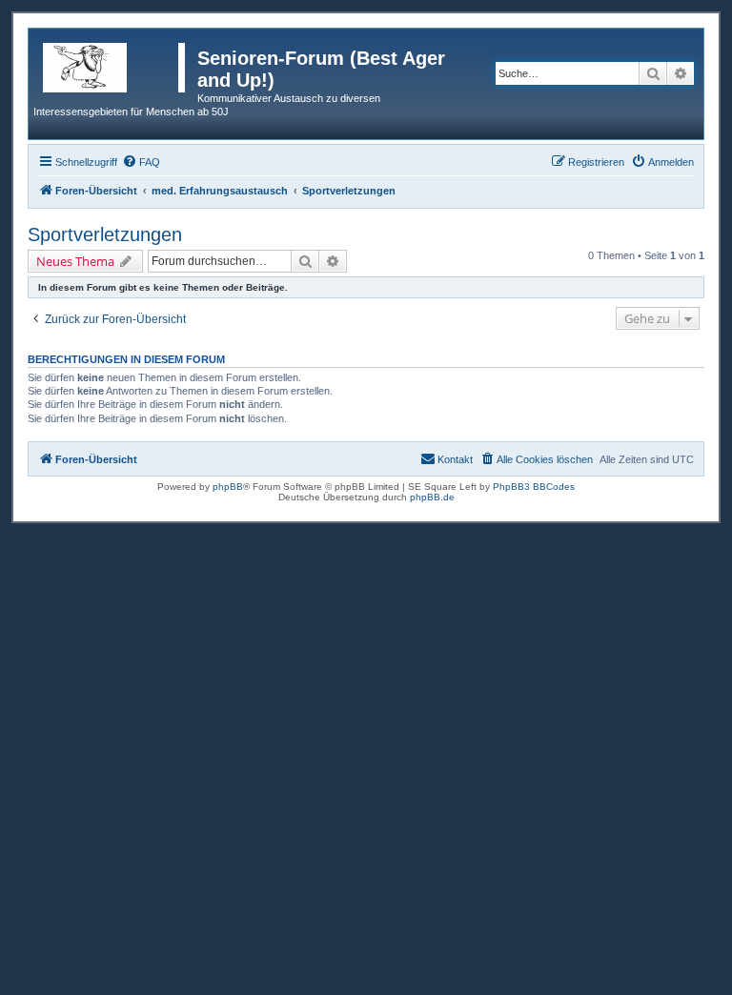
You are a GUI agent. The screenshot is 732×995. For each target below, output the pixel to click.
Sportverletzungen (105, 234)
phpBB (228, 486)
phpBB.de (432, 497)
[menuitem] (141, 162)
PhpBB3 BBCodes (534, 486)
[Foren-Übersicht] (115, 63)
